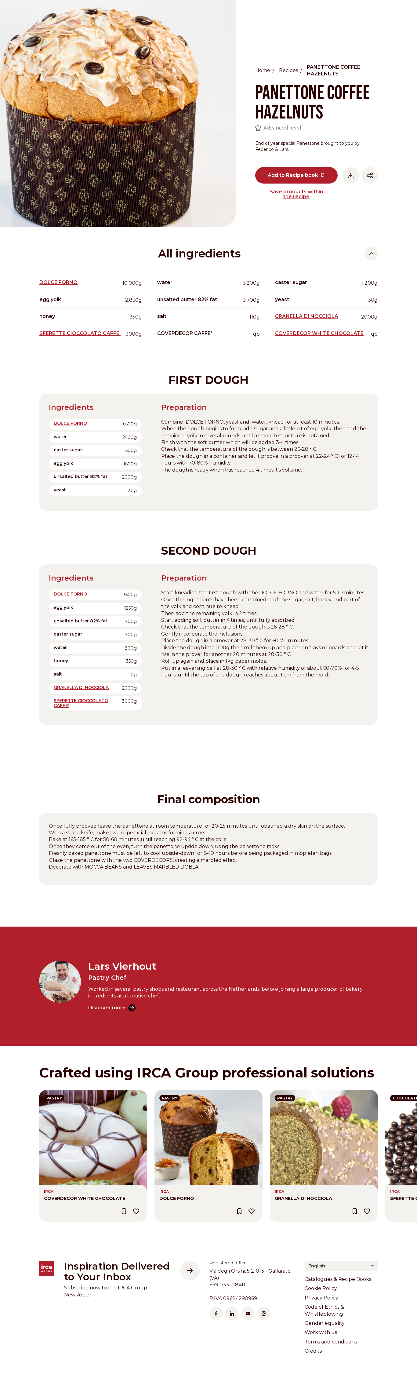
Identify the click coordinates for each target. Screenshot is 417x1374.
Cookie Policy (321, 1288)
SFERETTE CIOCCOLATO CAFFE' (80, 333)
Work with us (321, 1332)
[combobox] (341, 1266)
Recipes (288, 70)
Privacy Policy (321, 1298)
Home (262, 70)
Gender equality (325, 1323)
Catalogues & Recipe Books (338, 1279)
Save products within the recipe (296, 194)
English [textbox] (316, 1266)
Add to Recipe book (293, 175)
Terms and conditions (331, 1342)
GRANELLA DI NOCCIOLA (306, 316)
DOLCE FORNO (58, 282)
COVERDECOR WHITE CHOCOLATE (319, 333)
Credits (313, 1351)
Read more (52, 1093)
